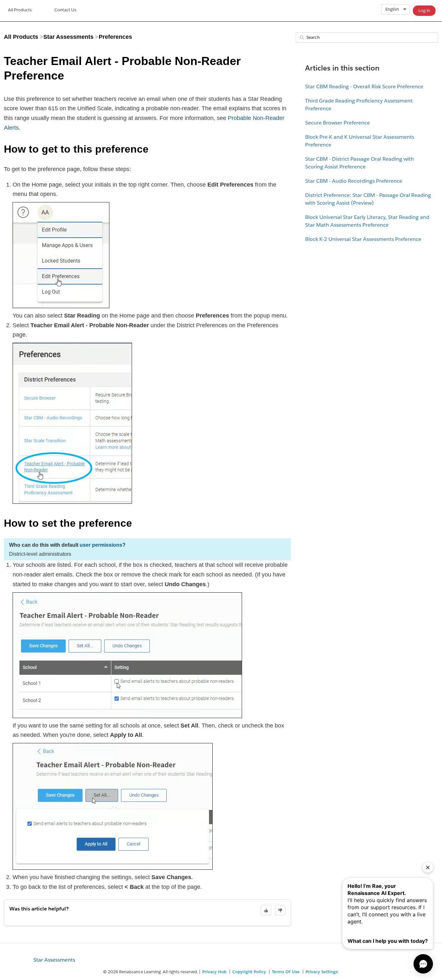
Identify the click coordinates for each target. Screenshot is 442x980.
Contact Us (65, 10)
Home (19, 10)
